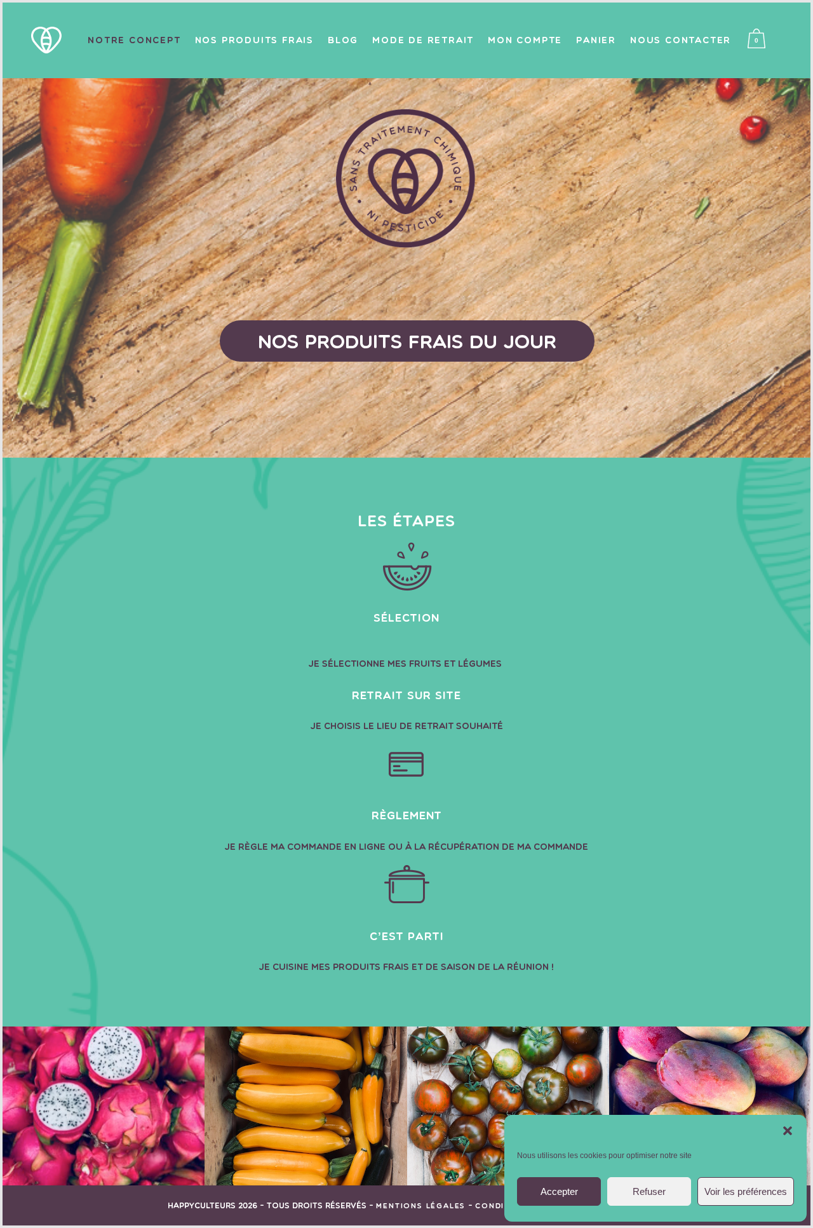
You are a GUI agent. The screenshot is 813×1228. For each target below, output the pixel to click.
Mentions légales (421, 1205)
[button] (787, 1130)
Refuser (649, 1191)
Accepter (559, 1191)
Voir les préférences (745, 1191)
